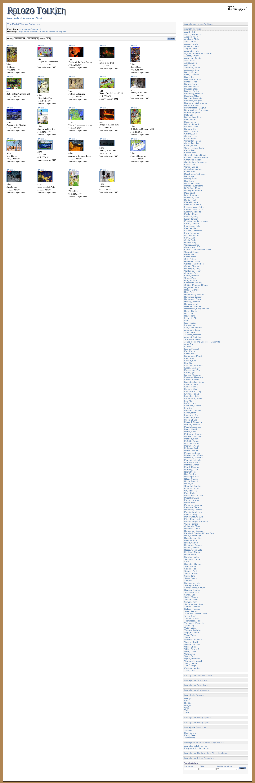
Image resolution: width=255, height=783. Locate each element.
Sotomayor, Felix (192, 583)
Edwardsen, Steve (192, 204)
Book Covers (190, 733)
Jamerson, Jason (192, 330)
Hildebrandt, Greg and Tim (196, 308)
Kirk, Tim (188, 363)
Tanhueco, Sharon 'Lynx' (195, 613)
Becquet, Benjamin (193, 98)
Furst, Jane (189, 238)
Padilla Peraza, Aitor (193, 495)
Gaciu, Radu (190, 240)
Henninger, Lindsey (193, 297)
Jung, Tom (189, 344)
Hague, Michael (191, 290)
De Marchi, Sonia (192, 183)
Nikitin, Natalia (191, 479)
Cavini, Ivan (189, 150)
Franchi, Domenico (193, 230)
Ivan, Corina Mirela (193, 327)
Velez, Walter (190, 635)
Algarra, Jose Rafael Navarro (197, 53)
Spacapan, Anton (192, 585)
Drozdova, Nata (191, 197)
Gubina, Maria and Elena (196, 285)
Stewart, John (190, 602)
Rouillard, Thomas (192, 552)
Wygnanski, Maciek (193, 661)
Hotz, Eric (188, 313)
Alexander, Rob (191, 51)
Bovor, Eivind (190, 122)
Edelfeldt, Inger (191, 202)
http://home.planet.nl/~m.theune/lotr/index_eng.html (43, 31)
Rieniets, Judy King (193, 538)
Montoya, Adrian (192, 465)
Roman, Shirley (191, 547)
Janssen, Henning (192, 335)
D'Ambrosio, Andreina (194, 174)
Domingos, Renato (193, 190)
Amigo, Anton (190, 63)
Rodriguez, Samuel (193, 545)
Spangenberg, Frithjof (194, 587)
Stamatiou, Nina (191, 592)
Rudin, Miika (190, 554)
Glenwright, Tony (192, 268)
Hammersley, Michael (194, 294)
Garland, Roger (191, 252)
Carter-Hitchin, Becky (194, 148)
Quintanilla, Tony (192, 526)
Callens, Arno (190, 134)
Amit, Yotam (190, 65)
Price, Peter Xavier (193, 519)
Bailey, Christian (191, 74)
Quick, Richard (191, 524)
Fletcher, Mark (191, 228)
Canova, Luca (190, 136)
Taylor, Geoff (190, 616)
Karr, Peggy (189, 351)
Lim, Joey (188, 408)
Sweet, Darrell (190, 611)
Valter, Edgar (190, 628)
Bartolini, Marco (191, 86)
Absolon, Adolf (191, 37)
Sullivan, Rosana (192, 609)
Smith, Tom (189, 576)
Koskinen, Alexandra (193, 377)
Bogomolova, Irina (192, 117)
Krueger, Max (190, 389)
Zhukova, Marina (192, 668)
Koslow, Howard (191, 379)
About (39, 18)
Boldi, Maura (190, 119)
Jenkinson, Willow (192, 339)
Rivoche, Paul (190, 540)
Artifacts (188, 730)
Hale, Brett (189, 292)
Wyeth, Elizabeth (192, 658)
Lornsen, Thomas (192, 410)
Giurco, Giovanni (192, 266)
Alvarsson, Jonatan (193, 58)
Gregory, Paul (190, 280)
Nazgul (187, 705)
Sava (186, 561)
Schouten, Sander (192, 564)
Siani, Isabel (190, 566)
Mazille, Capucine (192, 436)
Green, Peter (190, 278)
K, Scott (188, 346)
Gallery (17, 18)
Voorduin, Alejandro (193, 639)
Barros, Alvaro (190, 84)
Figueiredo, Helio (192, 226)
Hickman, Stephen (192, 306)
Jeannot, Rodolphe (193, 337)
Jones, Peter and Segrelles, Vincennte (202, 342)
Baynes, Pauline (191, 91)
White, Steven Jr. (192, 649)
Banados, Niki (190, 82)
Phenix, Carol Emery (193, 512)
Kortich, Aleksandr (192, 375)
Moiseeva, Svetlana (193, 457)
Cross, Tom (189, 171)
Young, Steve (190, 663)
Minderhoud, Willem (193, 455)
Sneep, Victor (190, 578)
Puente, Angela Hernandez (196, 521)
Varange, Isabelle (192, 630)
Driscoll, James (191, 195)
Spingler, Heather (192, 590)
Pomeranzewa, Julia (193, 517)
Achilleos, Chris (191, 39)
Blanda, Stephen (192, 112)
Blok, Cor (188, 115)
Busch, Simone (191, 131)
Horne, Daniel (190, 311)
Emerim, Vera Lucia (193, 209)
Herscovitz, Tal (191, 304)
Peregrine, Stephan (193, 505)
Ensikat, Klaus (190, 214)
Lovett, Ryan (190, 413)
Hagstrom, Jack (191, 287)
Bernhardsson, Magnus (195, 108)
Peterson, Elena (191, 507)
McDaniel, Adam (192, 446)
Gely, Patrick (190, 259)
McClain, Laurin (191, 443)
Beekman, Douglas (193, 100)
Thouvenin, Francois (193, 623)
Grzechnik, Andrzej (193, 282)
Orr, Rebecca (190, 491)
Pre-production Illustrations (196, 748)
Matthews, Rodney (193, 434)
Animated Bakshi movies (195, 746)
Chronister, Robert (192, 160)
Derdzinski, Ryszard (193, 186)
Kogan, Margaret (192, 368)
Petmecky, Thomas (193, 509)
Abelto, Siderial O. (192, 34)
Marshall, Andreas (192, 427)
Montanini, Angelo (192, 460)
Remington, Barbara (193, 531)
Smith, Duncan (191, 573)
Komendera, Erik (192, 370)
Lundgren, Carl (191, 415)
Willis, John (189, 654)
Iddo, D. (188, 320)
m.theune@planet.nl (31, 29)
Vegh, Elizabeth (191, 632)
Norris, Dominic (191, 481)
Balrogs (187, 698)
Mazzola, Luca (191, 439)
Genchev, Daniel (192, 261)
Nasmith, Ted (190, 472)
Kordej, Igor (189, 372)
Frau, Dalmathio (191, 233)
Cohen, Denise (191, 167)
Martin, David (190, 429)
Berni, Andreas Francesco (196, 110)
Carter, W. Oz (190, 145)
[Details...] (10, 45)
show (193, 24)
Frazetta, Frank (191, 235)
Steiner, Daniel (191, 599)
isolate (187, 24)
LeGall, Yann (190, 403)
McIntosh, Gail (191, 448)
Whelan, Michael (192, 644)
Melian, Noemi (191, 450)
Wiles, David (190, 651)
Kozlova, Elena (191, 384)
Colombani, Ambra (193, 169)
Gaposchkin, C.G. (192, 247)
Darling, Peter (190, 178)
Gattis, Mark (190, 254)
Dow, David (189, 193)
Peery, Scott (190, 502)
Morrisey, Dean (191, 469)
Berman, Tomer (191, 105)
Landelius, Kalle (191, 396)
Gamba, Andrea (191, 245)
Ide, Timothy (190, 323)
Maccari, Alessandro (193, 422)
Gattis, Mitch (190, 256)
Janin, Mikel (189, 332)
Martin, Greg (190, 431)
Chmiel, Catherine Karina (196, 157)
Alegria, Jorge (190, 48)
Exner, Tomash (191, 219)
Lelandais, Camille (192, 405)
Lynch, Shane (190, 420)
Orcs (186, 708)
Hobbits (187, 703)
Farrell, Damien (191, 223)
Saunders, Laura (192, 559)
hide (193, 29)
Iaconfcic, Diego (191, 318)
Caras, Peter (190, 138)
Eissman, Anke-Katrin (194, 207)
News (9, 18)
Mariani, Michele (192, 424)
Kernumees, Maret (193, 356)
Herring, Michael (192, 301)
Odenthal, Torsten (192, 486)
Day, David (189, 181)
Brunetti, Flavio (191, 126)
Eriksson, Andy (191, 216)
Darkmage (189, 176)
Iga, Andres (189, 325)
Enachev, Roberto (192, 212)
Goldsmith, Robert (192, 271)
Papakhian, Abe (191, 498)
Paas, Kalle (189, 493)
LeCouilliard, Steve (193, 398)
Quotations (28, 18)
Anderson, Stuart (192, 70)
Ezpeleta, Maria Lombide (196, 221)
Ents (186, 701)
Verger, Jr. (189, 637)
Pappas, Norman (192, 500)
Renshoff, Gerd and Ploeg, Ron (199, 533)
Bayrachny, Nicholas (193, 93)
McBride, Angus (191, 441)
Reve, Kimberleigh (192, 535)
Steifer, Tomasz (191, 597)
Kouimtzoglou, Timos (194, 382)
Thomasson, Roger (193, 621)
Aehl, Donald (190, 41)
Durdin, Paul (190, 200)
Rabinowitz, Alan (192, 528)
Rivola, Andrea (191, 543)
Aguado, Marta (191, 44)
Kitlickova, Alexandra (193, 365)
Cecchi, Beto (190, 152)
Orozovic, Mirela (192, 488)
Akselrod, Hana (191, 46)
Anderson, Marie (192, 67)
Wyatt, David (190, 656)
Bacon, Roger (190, 72)
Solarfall (188, 580)
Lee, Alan (188, 401)
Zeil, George (190, 665)
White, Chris (190, 647)
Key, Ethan (189, 358)
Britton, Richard (191, 124)
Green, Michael (191, 275)
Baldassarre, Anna (192, 79)
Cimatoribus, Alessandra (195, 162)
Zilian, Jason (190, 670)
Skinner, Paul (190, 571)
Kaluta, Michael (191, 349)
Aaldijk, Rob (189, 32)
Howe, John (189, 316)
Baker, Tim (189, 77)
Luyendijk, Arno (191, 417)
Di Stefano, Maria (192, 188)
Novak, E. (188, 483)
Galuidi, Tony (190, 242)
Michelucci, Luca (192, 453)
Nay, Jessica (190, 474)
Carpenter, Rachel (192, 141)
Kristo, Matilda (191, 387)
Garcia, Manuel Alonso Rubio (197, 249)
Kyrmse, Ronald (191, 394)
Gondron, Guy (191, 273)
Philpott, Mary (190, 514)
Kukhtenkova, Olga (193, 391)
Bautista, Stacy (191, 89)
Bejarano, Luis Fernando (195, 103)
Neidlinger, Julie (191, 476)
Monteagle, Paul (192, 462)
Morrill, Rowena (191, 467)
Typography (189, 737)
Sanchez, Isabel (191, 557)
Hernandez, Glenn (192, 299)
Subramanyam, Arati (193, 604)
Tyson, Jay (189, 625)
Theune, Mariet (191, 618)
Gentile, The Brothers (194, 264)
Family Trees (190, 735)
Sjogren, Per (190, 569)
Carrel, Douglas (191, 143)
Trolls (186, 710)
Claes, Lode (190, 164)
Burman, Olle (190, 129)
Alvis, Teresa (190, 60)
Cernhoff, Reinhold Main (195, 155)
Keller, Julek (190, 353)
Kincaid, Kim (190, 361)
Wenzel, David (191, 642)
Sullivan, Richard (192, 606)
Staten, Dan (189, 595)
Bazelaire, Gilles (191, 96)
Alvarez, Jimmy (191, 56)
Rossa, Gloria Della (193, 550)
